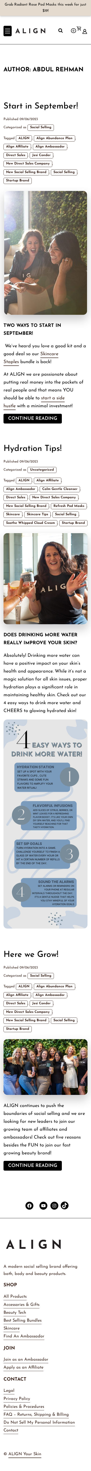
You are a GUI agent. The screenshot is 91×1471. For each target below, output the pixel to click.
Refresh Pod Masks (68, 506)
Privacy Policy (17, 1399)
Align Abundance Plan (54, 138)
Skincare (13, 514)
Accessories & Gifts (21, 1305)
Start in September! (41, 106)
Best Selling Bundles (23, 1321)
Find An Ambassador (24, 1336)
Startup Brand (17, 180)
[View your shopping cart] (78, 35)
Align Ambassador (50, 146)
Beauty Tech (15, 1313)
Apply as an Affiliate (23, 1368)
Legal (9, 1391)
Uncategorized (42, 470)
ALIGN (23, 138)
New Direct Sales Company (28, 163)
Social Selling (40, 127)
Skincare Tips (37, 514)
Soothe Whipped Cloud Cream (30, 523)
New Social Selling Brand (26, 172)
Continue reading (35, 420)
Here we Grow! (31, 955)
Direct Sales (15, 155)
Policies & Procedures (24, 1407)
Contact (11, 1430)
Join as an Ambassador (26, 1360)
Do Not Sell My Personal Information (39, 1423)
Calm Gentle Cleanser (59, 489)
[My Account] (85, 29)
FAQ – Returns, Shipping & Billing (36, 1415)
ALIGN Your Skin (24, 1454)
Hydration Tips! (33, 449)
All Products (15, 1297)
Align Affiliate (17, 146)
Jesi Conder (41, 155)
